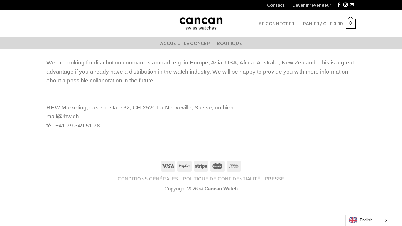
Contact (276, 5)
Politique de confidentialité (221, 179)
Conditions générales (148, 179)
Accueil (170, 43)
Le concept (198, 43)
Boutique (229, 43)
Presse (274, 179)
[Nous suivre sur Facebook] (339, 5)
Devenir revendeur (311, 5)
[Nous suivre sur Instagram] (345, 5)
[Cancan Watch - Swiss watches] (201, 23)
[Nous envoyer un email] (352, 5)
